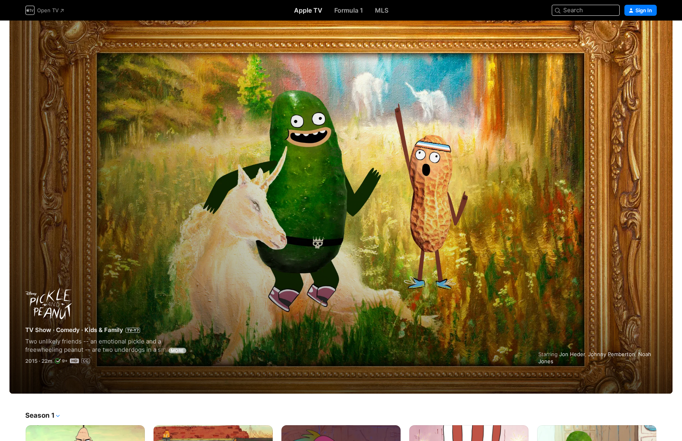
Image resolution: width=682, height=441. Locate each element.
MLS (381, 10)
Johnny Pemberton (611, 354)
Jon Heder (572, 354)
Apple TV (308, 10)
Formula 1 (348, 10)
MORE (177, 350)
